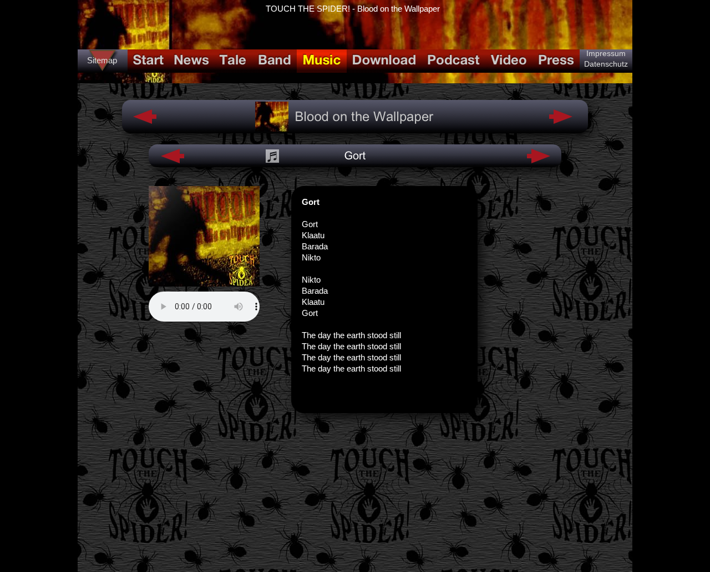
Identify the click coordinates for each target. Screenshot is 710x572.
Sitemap (102, 60)
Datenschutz (606, 63)
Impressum (606, 53)
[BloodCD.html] (271, 128)
